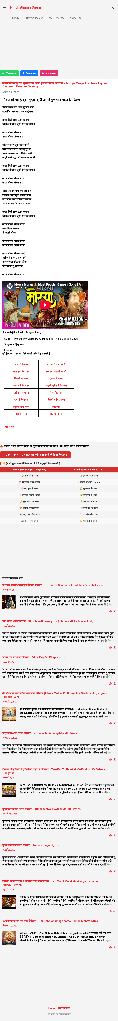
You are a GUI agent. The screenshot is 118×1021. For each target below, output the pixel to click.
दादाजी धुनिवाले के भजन (56, 385)
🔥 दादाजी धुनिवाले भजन (29, 508)
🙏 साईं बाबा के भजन (88, 501)
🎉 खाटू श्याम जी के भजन (29, 514)
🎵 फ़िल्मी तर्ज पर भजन (88, 508)
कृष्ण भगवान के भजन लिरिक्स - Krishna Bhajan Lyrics (30, 845)
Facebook (31, 73)
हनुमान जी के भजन (21, 407)
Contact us (56, 17)
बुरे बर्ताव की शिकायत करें (59, 1014)
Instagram (50, 73)
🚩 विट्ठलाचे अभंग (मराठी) (29, 482)
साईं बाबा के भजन (21, 392)
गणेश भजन (9, 426)
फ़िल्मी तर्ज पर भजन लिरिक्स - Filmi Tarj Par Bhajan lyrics (33, 657)
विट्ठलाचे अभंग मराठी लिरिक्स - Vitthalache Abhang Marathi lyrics (39, 733)
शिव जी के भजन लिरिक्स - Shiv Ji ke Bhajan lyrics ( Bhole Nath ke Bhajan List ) (48, 621)
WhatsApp (11, 73)
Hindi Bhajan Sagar (25, 7)
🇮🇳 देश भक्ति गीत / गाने (88, 514)
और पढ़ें (112, 611)
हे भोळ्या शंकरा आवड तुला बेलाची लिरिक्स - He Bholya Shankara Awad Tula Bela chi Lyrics (52, 585)
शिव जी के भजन (21, 378)
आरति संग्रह (21, 414)
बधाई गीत (56, 407)
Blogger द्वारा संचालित (59, 1008)
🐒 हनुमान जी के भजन (88, 488)
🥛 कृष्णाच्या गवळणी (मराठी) (29, 495)
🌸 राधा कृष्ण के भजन (29, 488)
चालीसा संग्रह (56, 414)
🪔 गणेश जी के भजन (29, 475)
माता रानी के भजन (21, 385)
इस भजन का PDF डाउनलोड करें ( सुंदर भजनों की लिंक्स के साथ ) (37, 454)
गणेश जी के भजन (21, 364)
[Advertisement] (59, 45)
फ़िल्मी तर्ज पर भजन (56, 399)
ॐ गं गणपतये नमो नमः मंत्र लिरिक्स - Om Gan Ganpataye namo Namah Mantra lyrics (50, 921)
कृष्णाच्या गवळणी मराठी (56, 371)
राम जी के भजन (21, 399)
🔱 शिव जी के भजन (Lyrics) (88, 482)
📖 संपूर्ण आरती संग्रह (29, 521)
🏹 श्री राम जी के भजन (88, 475)
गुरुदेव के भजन (56, 378)
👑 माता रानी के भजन (88, 495)
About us (75, 17)
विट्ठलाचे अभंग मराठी (56, 364)
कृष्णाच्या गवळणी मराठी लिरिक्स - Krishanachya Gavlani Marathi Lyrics (41, 809)
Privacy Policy (34, 17)
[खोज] (114, 8)
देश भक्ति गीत (56, 392)
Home (15, 17)
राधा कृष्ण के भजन (21, 371)
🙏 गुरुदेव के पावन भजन (29, 501)
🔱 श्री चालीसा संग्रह (88, 521)
